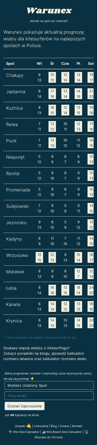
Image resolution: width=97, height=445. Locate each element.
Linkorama (41, 426)
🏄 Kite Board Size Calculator (62, 432)
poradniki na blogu (33, 353)
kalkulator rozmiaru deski (64, 358)
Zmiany (65, 426)
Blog (54, 426)
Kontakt (77, 426)
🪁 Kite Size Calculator (24, 432)
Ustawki (23, 426)
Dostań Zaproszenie (24, 406)
